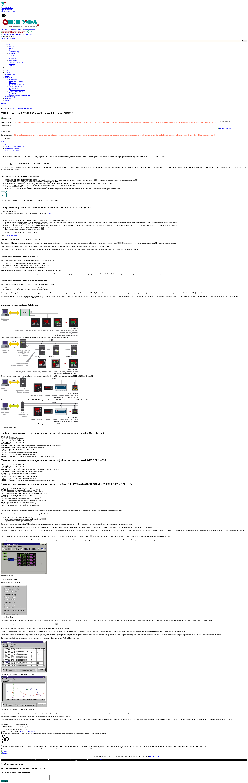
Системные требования (12, 150)
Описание (8, 145)
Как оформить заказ (16, 81)
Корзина (5, 103)
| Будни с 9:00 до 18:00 (19, 29)
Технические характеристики (14, 146)
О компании (13, 60)
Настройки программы (12, 148)
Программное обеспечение (25, 108)
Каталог (8, 67)
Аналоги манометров (16, 91)
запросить (4, 129)
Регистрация (10, 38)
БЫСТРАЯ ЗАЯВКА (25, 34)
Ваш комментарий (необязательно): (16, 772)
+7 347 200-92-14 (7, 8)
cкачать (49, 213)
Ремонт (11, 48)
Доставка (12, 50)
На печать (229, 128)
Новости (11, 55)
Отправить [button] (4, 781)
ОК (101, 760)
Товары (11, 108)
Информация (9, 77)
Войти (3, 38)
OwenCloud (12, 58)
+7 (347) (9, 34)
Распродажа (12, 53)
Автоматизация (14, 57)
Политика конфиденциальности (19, 95)
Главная (11, 46)
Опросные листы (16, 86)
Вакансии (12, 64)
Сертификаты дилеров (16, 62)
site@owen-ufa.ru (154, 756)
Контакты (12, 65)
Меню (8, 45)
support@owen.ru (11, 235)
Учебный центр (14, 52)
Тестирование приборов (17, 84)
